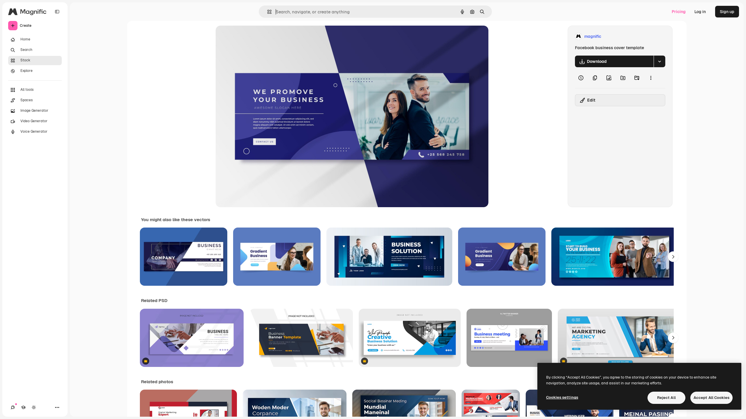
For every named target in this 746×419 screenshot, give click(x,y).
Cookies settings (562, 397)
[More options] (651, 78)
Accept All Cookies (711, 397)
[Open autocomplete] (267, 12)
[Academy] (23, 407)
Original (253, 36)
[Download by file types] (659, 61)
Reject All (666, 397)
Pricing (679, 11)
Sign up (727, 11)
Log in (700, 11)
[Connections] (12, 407)
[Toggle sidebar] (57, 11)
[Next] (673, 257)
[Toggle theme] (33, 407)
